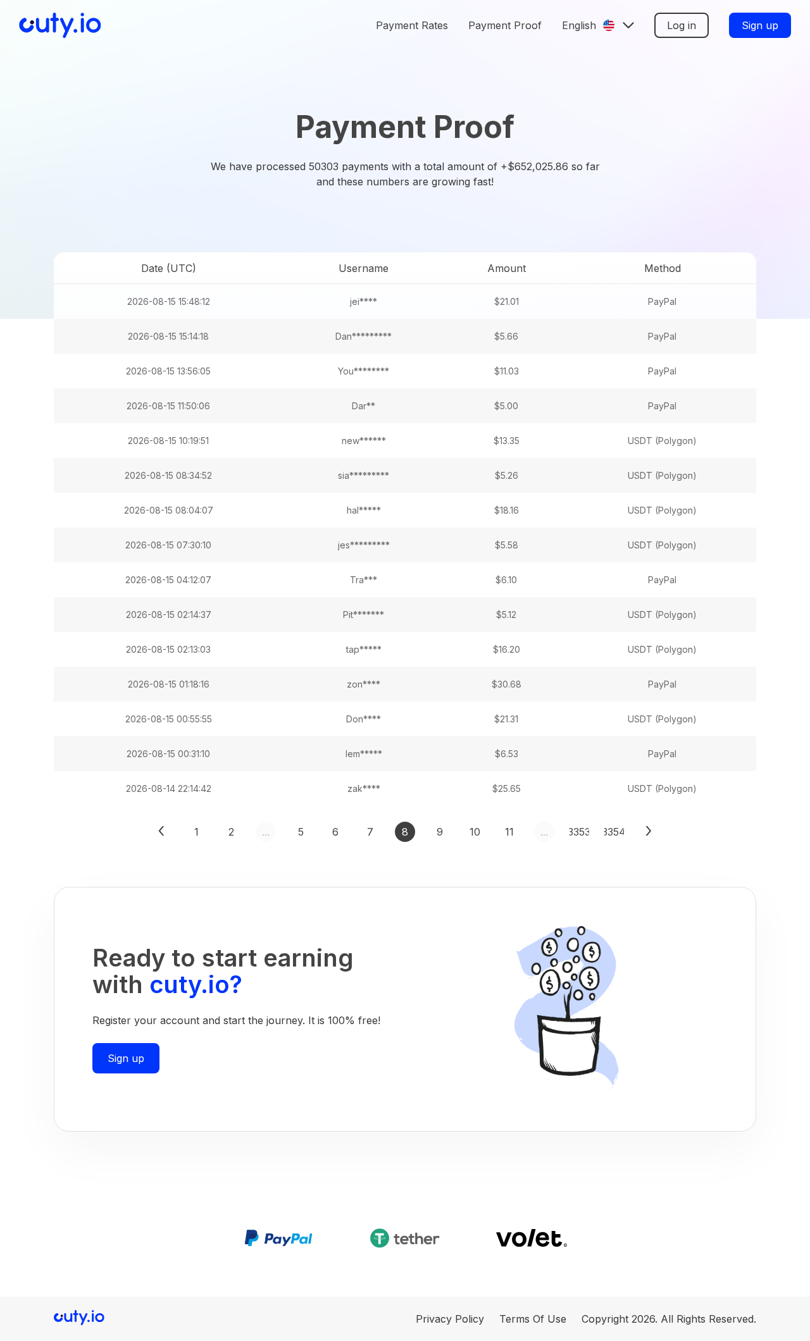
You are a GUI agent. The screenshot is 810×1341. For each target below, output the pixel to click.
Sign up (760, 25)
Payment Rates (412, 25)
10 (475, 831)
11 (509, 831)
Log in (681, 25)
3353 (579, 831)
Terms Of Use (532, 1319)
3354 (614, 831)
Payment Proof (505, 25)
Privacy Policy (450, 1319)
